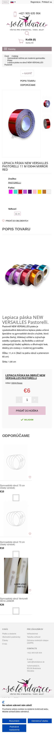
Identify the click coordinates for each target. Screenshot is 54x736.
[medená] (44, 192)
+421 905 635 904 (29, 13)
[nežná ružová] (35, 192)
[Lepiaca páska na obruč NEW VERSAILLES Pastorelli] (21, 124)
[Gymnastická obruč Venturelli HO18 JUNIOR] (16, 576)
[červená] (20, 192)
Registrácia (35, 2)
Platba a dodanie (9, 634)
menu (5, 2)
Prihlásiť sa (47, 2)
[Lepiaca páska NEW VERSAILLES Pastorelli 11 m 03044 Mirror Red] (47, 103)
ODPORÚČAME (27, 84)
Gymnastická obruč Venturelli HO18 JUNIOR (14, 599)
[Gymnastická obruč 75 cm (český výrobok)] (16, 462)
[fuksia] (11, 192)
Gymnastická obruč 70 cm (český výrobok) (12, 543)
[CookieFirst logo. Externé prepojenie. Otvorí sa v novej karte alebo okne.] (3, 702)
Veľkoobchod (32, 634)
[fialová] (25, 192)
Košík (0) (31, 39)
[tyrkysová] (15, 192)
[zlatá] (39, 192)
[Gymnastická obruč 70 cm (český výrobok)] (16, 519)
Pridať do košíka (27, 410)
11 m (17, 214)
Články (5, 640)
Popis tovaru (27, 80)
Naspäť (27, 73)
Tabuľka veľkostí (33, 637)
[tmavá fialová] (30, 192)
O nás (4, 644)
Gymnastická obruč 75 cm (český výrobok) (12, 486)
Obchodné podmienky (11, 637)
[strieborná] (49, 192)
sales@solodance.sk (35, 662)
